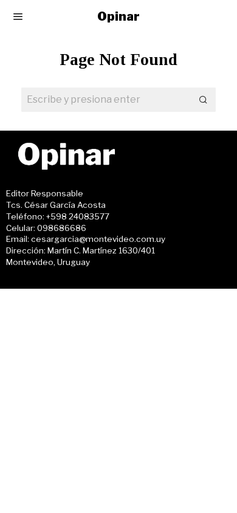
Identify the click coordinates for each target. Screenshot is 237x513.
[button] (203, 100)
